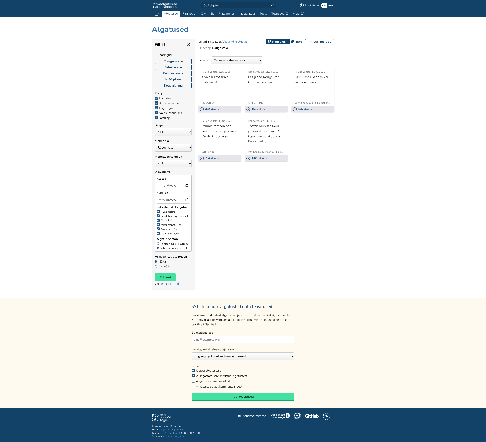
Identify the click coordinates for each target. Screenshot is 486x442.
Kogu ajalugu (173, 85)
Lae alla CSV (322, 42)
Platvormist (226, 14)
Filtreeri (165, 277)
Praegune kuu (173, 61)
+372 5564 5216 (171, 433)
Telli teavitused (243, 397)
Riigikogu (188, 14)
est (324, 5)
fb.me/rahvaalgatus (173, 436)
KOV (203, 14)
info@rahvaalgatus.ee (171, 429)
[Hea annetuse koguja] (297, 416)
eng (330, 5)
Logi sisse (312, 5)
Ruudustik (279, 42)
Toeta (263, 14)
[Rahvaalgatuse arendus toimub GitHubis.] (312, 416)
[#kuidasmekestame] (252, 416)
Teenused (277, 14)
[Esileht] (156, 14)
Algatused (171, 14)
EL (212, 14)
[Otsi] (272, 5)
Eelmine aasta (173, 73)
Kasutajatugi (246, 14)
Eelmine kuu (173, 67)
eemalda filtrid (169, 284)
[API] (326, 416)
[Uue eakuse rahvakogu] (280, 416)
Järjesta (203, 60)
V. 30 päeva (173, 79)
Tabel (299, 42)
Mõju (296, 14)
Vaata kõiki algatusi (235, 42)
